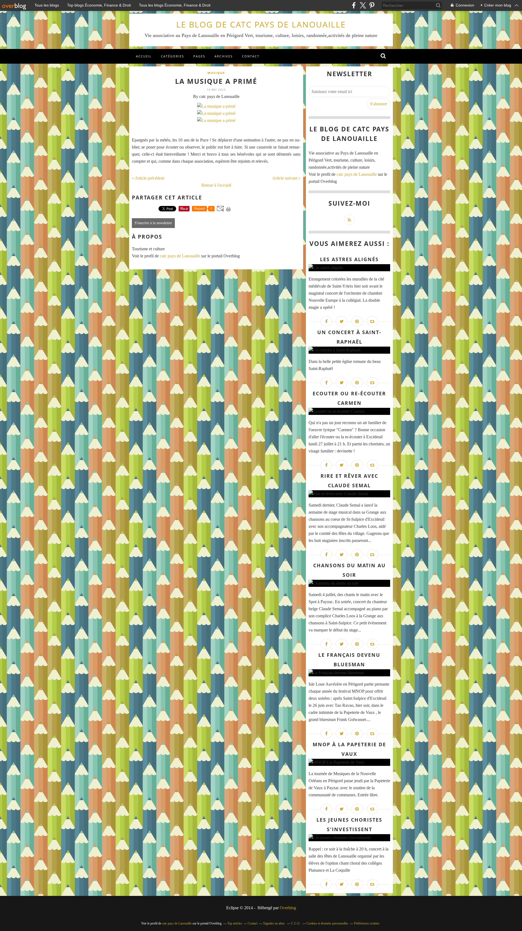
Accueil (144, 56)
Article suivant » (286, 178)
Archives (224, 56)
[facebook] (353, 5)
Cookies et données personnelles (327, 923)
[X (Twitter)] (362, 5)
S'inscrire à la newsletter (153, 223)
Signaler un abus (274, 923)
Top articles (234, 923)
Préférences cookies (367, 923)
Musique (216, 73)
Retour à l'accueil (216, 185)
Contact (250, 56)
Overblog (288, 907)
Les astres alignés (349, 259)
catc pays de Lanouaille (180, 256)
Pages (199, 56)
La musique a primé (216, 81)
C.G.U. (296, 923)
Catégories (172, 56)
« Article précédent (148, 178)
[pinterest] (371, 5)
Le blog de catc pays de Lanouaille (261, 24)
